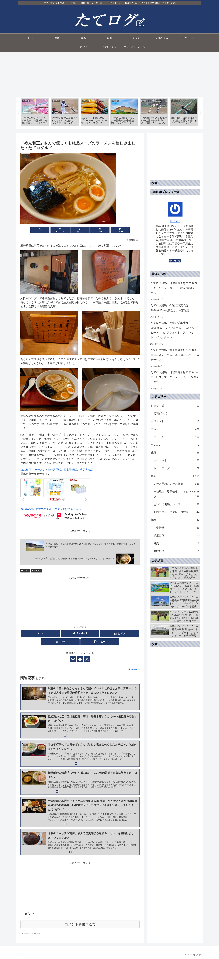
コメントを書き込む (80, 924)
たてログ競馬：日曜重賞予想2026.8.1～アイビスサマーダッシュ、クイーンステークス (175, 377)
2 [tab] (111, 131)
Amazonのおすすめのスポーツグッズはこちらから (50, 509)
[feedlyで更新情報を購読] (80, 659)
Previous (18, 112)
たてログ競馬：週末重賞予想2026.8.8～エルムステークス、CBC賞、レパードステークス (175, 354)
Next (200, 112)
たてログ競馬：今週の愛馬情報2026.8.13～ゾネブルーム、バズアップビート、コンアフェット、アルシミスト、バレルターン (174, 330)
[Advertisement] (109, 74)
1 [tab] (107, 131)
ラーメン (40, 469)
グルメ (26, 570)
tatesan (175, 221)
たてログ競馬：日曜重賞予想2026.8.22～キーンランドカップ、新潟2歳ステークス (174, 288)
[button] (120, 230)
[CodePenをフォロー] (73, 659)
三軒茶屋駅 (54, 469)
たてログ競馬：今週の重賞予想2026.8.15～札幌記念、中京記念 (170, 308)
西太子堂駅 (70, 469)
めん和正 (25, 469)
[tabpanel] (35, 112)
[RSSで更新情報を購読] (87, 659)
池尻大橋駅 (86, 469)
